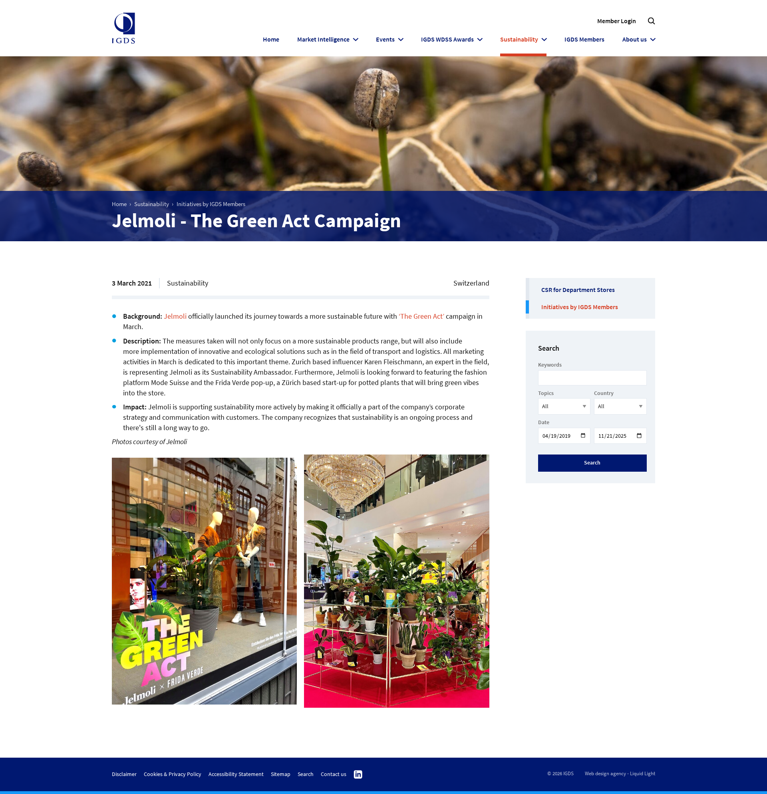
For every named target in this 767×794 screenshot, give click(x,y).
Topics (546, 393)
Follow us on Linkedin (358, 774)
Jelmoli (175, 316)
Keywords (550, 364)
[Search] (651, 21)
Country (604, 393)
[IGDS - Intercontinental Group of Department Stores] (123, 28)
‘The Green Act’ (421, 316)
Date (543, 422)
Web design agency (605, 773)
